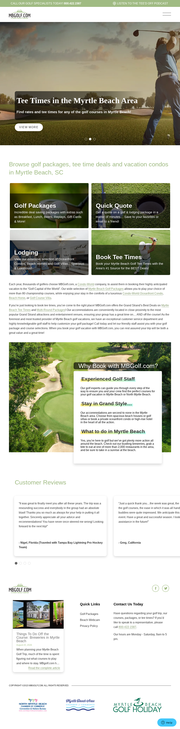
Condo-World (86, 284)
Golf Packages (89, 613)
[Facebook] (156, 589)
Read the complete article (44, 668)
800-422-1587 (127, 626)
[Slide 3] (94, 139)
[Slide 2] (90, 139)
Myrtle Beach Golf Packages (106, 288)
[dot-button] (16, 563)
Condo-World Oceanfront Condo (143, 293)
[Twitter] (166, 589)
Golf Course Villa (40, 297)
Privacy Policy (89, 625)
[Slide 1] (86, 139)
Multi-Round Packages (51, 309)
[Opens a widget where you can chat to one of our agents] (166, 722)
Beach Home (17, 297)
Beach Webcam (90, 619)
